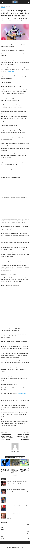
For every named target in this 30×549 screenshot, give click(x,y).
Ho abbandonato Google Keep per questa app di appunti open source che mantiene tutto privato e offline (24, 469)
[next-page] (16, 475)
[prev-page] (14, 475)
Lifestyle (5, 5)
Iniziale (10, 545)
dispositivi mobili (10, 71)
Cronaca (2, 525)
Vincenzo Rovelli (5, 20)
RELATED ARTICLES (9, 457)
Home (2, 5)
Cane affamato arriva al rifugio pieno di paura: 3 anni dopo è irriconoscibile (22, 437)
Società (2, 529)
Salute (2, 536)
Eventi (2, 527)
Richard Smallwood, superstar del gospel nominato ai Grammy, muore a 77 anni (7, 437)
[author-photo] (15, 446)
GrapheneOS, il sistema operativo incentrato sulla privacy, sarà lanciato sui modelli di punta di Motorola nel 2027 (5, 469)
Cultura (2, 531)
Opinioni (2, 538)
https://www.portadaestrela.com (15, 452)
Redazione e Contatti (17, 545)
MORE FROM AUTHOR (20, 457)
